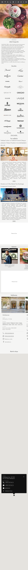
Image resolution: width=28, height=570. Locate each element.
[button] (14, 495)
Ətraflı (14, 181)
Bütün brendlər (14, 135)
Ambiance (6, 315)
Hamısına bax (14, 281)
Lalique (10, 324)
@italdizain (7, 488)
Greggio (20, 322)
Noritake (4, 322)
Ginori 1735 (20, 324)
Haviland (8, 322)
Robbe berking (5, 324)
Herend (16, 322)
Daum (16, 324)
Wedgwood (12, 322)
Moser (13, 324)
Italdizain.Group (8, 491)
